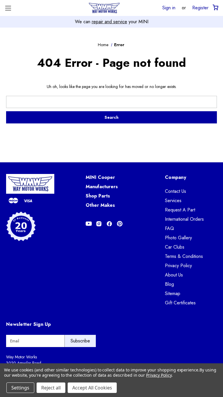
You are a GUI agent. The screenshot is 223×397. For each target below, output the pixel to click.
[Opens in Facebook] (109, 224)
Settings (20, 388)
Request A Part (180, 209)
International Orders (184, 219)
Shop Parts (98, 196)
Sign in (168, 7)
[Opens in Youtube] (89, 224)
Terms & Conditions (184, 256)
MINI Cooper (100, 177)
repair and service (109, 21)
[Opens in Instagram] (99, 224)
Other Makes (100, 205)
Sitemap (172, 293)
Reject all (51, 388)
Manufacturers (102, 186)
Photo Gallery (178, 237)
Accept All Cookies (92, 388)
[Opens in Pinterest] (120, 224)
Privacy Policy (178, 265)
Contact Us (175, 191)
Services (173, 200)
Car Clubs (174, 247)
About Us (174, 275)
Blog (169, 284)
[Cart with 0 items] (215, 8)
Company (175, 177)
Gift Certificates (180, 302)
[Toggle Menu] (8, 8)
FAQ (169, 228)
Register (200, 7)
